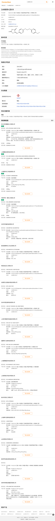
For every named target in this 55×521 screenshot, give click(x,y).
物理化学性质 (5, 62)
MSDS (18, 517)
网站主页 (3, 5)
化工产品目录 (31, 517)
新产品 (36, 517)
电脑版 (26, 519)
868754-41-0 (10, 514)
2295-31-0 (49, 514)
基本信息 (4, 37)
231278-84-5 (4, 511)
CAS (22, 517)
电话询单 (28, 148)
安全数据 (4, 90)
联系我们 (22, 519)
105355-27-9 (34, 514)
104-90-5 (35, 511)
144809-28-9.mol (12, 24)
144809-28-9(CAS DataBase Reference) (27, 86)
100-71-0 (3, 514)
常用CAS (26, 517)
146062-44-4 (42, 514)
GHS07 (19, 98)
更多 (52, 120)
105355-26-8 (20, 511)
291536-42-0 (18, 514)
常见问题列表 (5, 111)
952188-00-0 (28, 511)
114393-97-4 (26, 514)
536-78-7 (41, 511)
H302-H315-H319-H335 (23, 103)
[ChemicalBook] (6, 2)
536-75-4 (47, 511)
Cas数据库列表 (10, 5)
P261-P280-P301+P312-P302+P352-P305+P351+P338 (31, 106)
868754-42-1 (12, 511)
